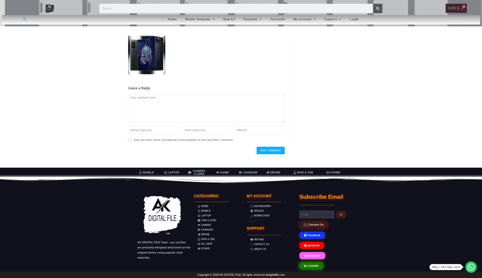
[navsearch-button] (25, 20)
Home (172, 19)
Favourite (277, 19)
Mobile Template (197, 19)
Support (330, 19)
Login (354, 19)
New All (229, 19)
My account (302, 19)
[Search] (377, 8)
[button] (200, 19)
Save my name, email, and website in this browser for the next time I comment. (183, 140)
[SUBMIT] (341, 214)
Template (250, 19)
